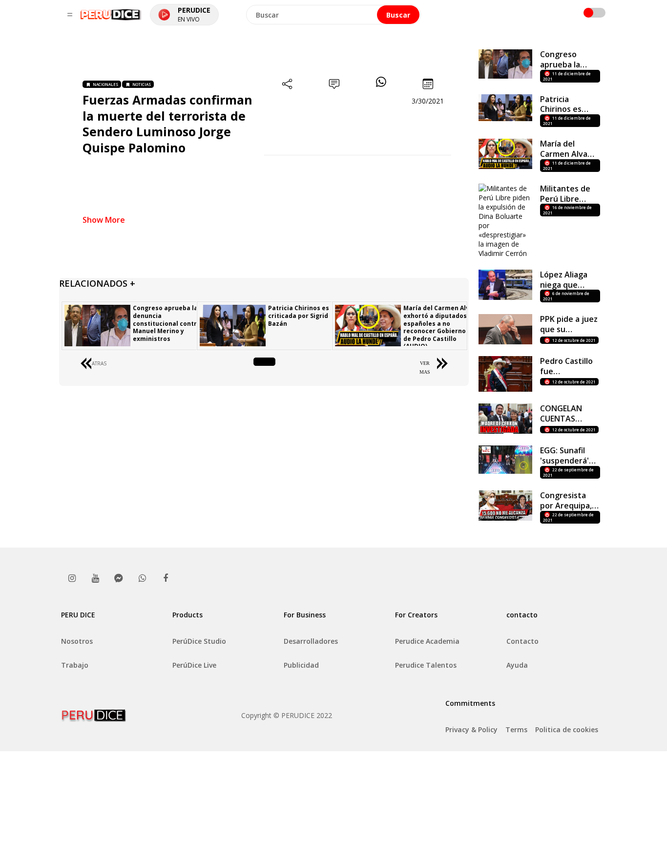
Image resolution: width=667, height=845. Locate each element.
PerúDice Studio (199, 641)
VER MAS (424, 367)
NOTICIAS (141, 84)
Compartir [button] (287, 101)
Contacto (522, 641)
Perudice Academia (427, 641)
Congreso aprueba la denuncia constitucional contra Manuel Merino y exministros (167, 323)
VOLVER (263, 363)
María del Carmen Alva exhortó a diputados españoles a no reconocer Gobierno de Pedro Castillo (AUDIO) (438, 327)
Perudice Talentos (426, 665)
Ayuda (517, 665)
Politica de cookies (566, 729)
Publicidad (301, 665)
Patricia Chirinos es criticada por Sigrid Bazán (298, 315)
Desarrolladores (311, 641)
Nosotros (77, 641)
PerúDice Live (194, 665)
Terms (516, 729)
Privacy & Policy (471, 729)
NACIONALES (105, 84)
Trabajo (74, 665)
